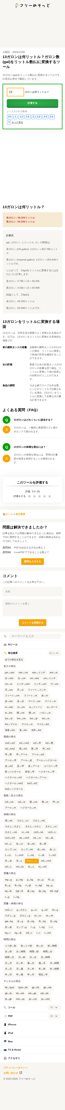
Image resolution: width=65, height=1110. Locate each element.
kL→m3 (42, 867)
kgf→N (19, 891)
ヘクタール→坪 (46, 772)
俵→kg (42, 891)
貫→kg (30, 891)
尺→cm (9, 690)
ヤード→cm (34, 701)
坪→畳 (8, 754)
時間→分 (47, 951)
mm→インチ (38, 672)
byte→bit (23, 987)
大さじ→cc (51, 826)
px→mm (45, 999)
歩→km (9, 701)
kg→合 (18, 933)
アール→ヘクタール (46, 760)
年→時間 (54, 969)
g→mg (19, 880)
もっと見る (17, 122)
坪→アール (22, 754)
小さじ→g (10, 915)
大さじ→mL (11, 832)
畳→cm (33, 802)
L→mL (31, 855)
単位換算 (20, 514)
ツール (9, 1007)
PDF (8, 1016)
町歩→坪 (29, 772)
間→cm (20, 713)
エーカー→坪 (51, 766)
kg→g (49, 885)
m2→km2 (10, 749)
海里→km (10, 730)
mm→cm (23, 672)
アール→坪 (10, 760)
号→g (51, 880)
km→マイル (11, 724)
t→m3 (48, 933)
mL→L (8, 844)
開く (52, 1007)
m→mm (9, 707)
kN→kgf (54, 891)
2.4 (45, 117)
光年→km (36, 730)
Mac (8, 1041)
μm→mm (9, 672)
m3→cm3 (46, 861)
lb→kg (18, 885)
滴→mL (9, 820)
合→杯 (43, 844)
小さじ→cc (23, 820)
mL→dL (49, 838)
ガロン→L (31, 861)
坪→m (56, 802)
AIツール (11, 644)
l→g (33, 927)
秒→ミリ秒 (26, 946)
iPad (8, 1033)
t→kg (16, 897)
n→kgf (38, 885)
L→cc (8, 855)
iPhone (10, 1024)
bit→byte (9, 987)
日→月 (8, 963)
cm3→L (52, 832)
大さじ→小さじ (33, 826)
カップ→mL (27, 849)
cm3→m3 (10, 838)
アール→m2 (38, 754)
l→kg (42, 927)
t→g (7, 897)
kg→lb (8, 891)
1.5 (27, 117)
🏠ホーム (8, 514)
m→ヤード (52, 707)
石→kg (53, 921)
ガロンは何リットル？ (37, 92)
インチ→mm (23, 684)
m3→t (29, 933)
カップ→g (21, 927)
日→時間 (45, 957)
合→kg (30, 921)
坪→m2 (46, 749)
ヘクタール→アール (36, 777)
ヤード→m (50, 701)
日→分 (33, 957)
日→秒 (22, 957)
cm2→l (8, 910)
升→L (19, 861)
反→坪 (20, 766)
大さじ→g (25, 915)
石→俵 (8, 927)
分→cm (21, 678)
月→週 (19, 969)
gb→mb (47, 987)
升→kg (42, 921)
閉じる (52, 653)
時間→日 (9, 957)
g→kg (30, 880)
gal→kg (9, 921)
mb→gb (32, 993)
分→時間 (20, 951)
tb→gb (8, 999)
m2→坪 (37, 743)
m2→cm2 (24, 743)
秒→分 (39, 946)
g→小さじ (22, 910)
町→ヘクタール (13, 772)
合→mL (31, 844)
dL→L (53, 849)
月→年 (30, 969)
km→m (45, 718)
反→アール (34, 766)
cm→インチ (50, 678)
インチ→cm (40, 684)
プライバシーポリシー (15, 1067)
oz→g (40, 880)
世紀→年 (43, 974)
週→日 (30, 963)
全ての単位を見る (14, 659)
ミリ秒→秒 (10, 946)
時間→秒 (34, 951)
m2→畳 (49, 743)
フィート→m (30, 695)
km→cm (21, 718)
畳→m (45, 802)
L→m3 (52, 855)
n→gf (28, 885)
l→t (51, 927)
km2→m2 (32, 783)
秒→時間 (52, 946)
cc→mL (25, 832)
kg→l (7, 933)
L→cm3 (19, 855)
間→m (32, 713)
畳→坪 (34, 749)
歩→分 (20, 701)
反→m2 (9, 766)
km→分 (9, 718)
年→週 (19, 974)
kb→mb (20, 993)
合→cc (19, 844)
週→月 (42, 963)
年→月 (30, 974)
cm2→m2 (10, 743)
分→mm (9, 678)
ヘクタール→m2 (13, 777)
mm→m (54, 672)
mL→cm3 (24, 838)
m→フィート (35, 707)
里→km (23, 730)
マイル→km (43, 724)
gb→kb (35, 987)
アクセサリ (12, 1058)
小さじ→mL (39, 820)
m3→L (8, 867)
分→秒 (8, 951)
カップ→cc (10, 849)
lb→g (7, 885)
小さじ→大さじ (13, 826)
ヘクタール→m (28, 808)
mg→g (8, 880)
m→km (8, 713)
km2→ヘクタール (14, 789)
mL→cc (37, 838)
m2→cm (9, 802)
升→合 (8, 861)
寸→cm (54, 684)
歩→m (44, 695)
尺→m (20, 690)
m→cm (21, 707)
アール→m (10, 808)
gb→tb (8, 993)
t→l (38, 933)
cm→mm (34, 678)
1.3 (21, 117)
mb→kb (44, 993)
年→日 (8, 974)
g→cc (34, 910)
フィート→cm (12, 695)
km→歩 (34, 718)
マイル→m (27, 724)
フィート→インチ (37, 690)
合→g (20, 921)
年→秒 (42, 969)
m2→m (21, 802)
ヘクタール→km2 (14, 783)
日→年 (19, 963)
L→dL (42, 855)
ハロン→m (45, 713)
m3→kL (20, 867)
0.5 (9, 117)
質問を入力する (32, 561)
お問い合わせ (10, 1072)
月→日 (8, 969)
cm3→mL (39, 832)
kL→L (31, 867)
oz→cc (37, 915)
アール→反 (26, 760)
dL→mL (41, 849)
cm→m (8, 684)
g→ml (44, 910)
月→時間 (54, 963)
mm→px (20, 999)
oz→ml (49, 915)
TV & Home (12, 1049)
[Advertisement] (32, 1105)
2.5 (51, 117)
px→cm (33, 999)
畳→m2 (23, 749)
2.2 (38, 117)
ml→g (55, 910)
